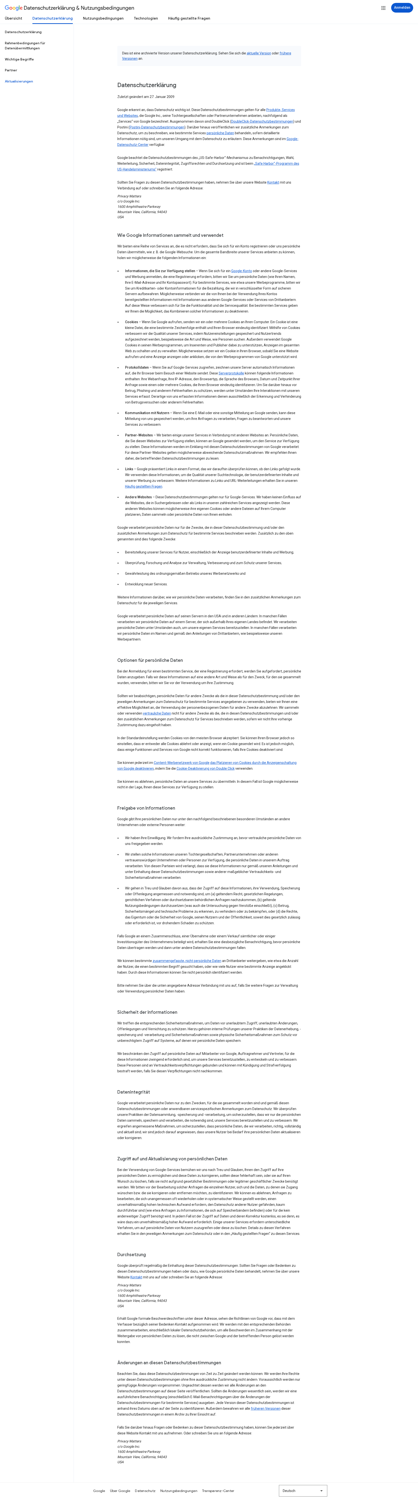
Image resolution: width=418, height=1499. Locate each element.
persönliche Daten (220, 133)
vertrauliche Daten (157, 713)
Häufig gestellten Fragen (143, 486)
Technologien (146, 18)
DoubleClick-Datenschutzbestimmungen (262, 121)
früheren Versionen (266, 1408)
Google (99, 1491)
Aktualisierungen (19, 81)
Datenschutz (145, 1491)
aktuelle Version (259, 53)
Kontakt (273, 182)
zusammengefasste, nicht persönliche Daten (187, 961)
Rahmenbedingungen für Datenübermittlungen (25, 46)
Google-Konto (241, 271)
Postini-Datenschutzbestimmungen (157, 127)
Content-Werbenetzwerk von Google (181, 763)
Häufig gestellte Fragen (189, 18)
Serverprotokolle (231, 373)
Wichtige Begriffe (19, 59)
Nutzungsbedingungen (103, 18)
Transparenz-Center (218, 1491)
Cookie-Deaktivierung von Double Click (206, 768)
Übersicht (13, 18)
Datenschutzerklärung (52, 18)
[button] (383, 8)
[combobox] (303, 1491)
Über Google (120, 1491)
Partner (11, 70)
